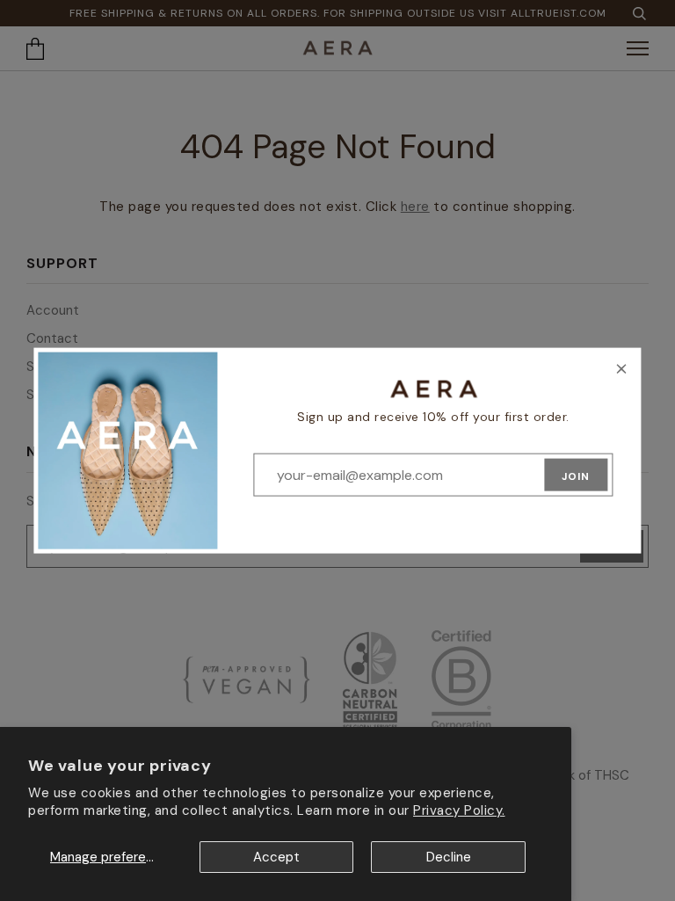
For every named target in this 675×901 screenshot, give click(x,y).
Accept (276, 857)
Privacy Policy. (459, 810)
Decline (448, 857)
